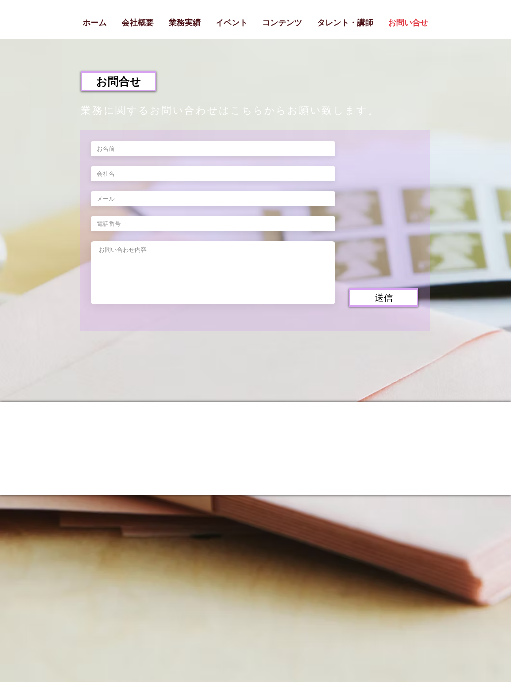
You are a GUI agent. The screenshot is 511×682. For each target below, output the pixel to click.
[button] (118, 81)
